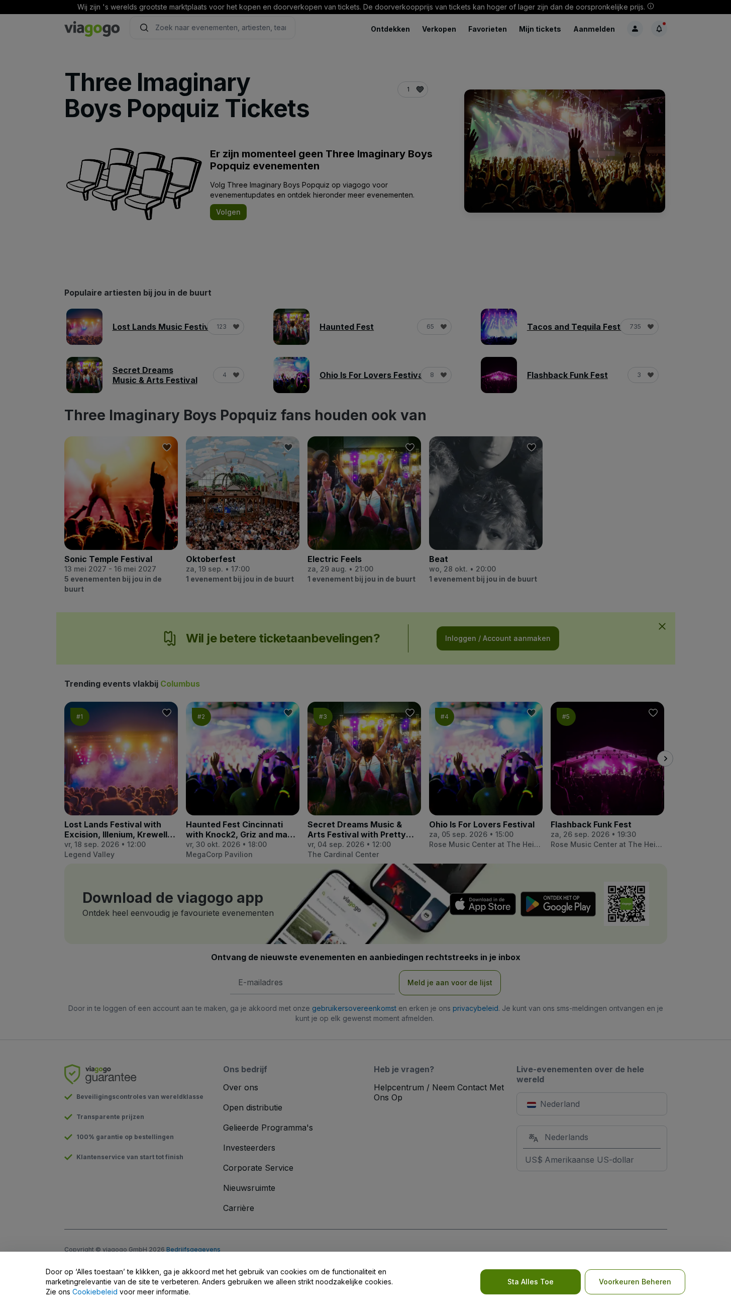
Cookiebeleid (95, 1291)
